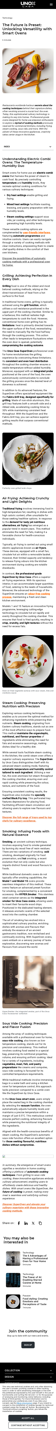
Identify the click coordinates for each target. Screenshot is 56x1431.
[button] (28, 146)
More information (24, 1403)
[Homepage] (28, 4)
